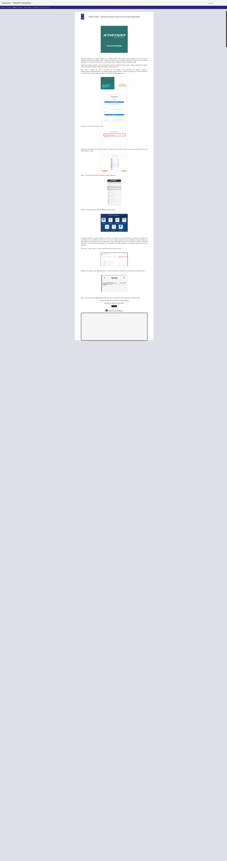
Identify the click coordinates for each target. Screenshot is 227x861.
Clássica (3, 7)
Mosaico (20, 7)
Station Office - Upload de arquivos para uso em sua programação (114, 17)
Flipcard (9, 7)
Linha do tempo (44, 7)
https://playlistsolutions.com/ (117, 73)
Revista (15, 7)
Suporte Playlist (124, 300)
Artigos (114, 303)
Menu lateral (27, 7)
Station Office (120, 303)
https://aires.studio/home (93, 71)
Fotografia (35, 7)
